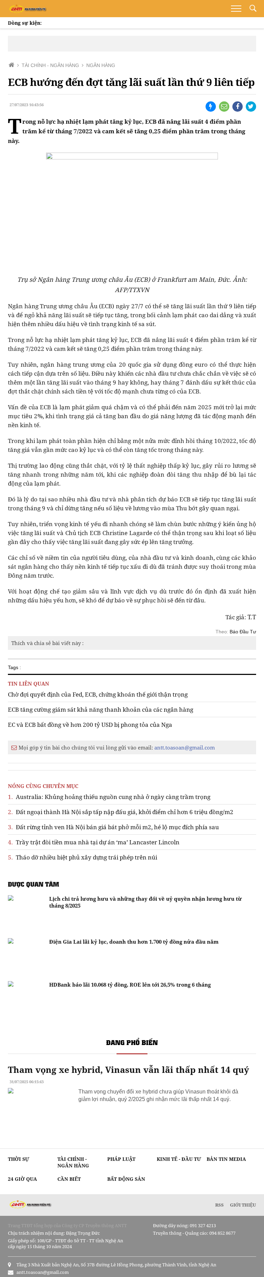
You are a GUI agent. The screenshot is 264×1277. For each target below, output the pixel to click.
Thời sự (18, 1159)
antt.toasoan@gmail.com (184, 747)
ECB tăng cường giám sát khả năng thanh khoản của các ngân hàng (100, 709)
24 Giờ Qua (22, 1179)
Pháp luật (121, 1159)
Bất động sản (126, 1179)
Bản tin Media (226, 1159)
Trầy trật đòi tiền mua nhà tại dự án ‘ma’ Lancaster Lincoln (93, 842)
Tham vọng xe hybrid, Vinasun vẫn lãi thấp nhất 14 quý (128, 1069)
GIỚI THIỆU (243, 1205)
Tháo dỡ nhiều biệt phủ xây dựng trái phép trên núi (82, 857)
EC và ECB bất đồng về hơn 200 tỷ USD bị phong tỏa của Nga (90, 725)
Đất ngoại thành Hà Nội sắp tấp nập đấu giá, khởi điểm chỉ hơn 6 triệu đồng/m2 (120, 812)
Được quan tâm (33, 884)
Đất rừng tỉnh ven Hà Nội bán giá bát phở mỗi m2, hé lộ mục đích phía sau (113, 827)
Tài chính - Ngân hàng (73, 1162)
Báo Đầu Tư (243, 631)
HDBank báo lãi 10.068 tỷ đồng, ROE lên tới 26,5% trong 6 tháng (130, 984)
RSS (219, 1205)
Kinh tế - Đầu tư (179, 1159)
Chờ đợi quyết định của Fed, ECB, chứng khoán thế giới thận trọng (98, 694)
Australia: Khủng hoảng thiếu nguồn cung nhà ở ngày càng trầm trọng (109, 797)
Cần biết (69, 1179)
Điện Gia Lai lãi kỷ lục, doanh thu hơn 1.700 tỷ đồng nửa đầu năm (134, 941)
